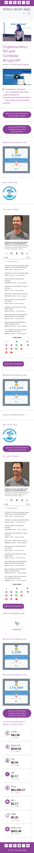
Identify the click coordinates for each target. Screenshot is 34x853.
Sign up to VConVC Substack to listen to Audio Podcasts (17, 115)
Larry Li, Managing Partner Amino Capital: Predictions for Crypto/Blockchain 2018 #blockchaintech (17, 94)
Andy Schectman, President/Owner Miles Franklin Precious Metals (16, 315)
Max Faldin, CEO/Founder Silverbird (16, 294)
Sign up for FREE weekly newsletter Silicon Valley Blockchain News (17, 129)
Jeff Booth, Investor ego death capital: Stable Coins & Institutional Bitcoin (17, 266)
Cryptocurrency (10, 89)
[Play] (17, 77)
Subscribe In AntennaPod (13, 364)
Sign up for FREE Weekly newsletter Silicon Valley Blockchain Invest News (17, 713)
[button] (23, 13)
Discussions (21, 89)
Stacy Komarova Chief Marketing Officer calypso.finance (15, 323)
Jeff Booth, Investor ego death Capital (17, 273)
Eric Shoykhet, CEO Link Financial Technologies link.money (15, 330)
